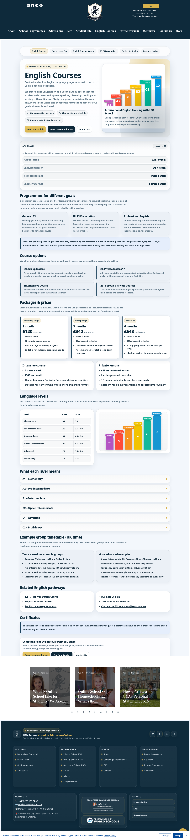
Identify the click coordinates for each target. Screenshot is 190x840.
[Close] (186, 835)
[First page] (71, 711)
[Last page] (118, 711)
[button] (32, 29)
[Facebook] (32, 5)
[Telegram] (28, 5)
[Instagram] (41, 5)
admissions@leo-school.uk (144, 10)
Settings (165, 835)
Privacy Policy (110, 835)
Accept (178, 835)
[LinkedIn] (36, 5)
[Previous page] (77, 711)
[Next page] (112, 711)
